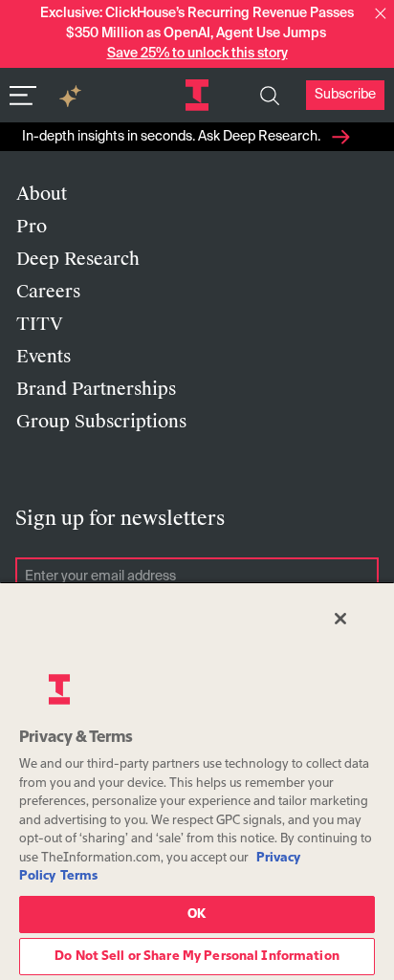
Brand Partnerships (96, 389)
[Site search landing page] (269, 95)
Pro (31, 226)
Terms (79, 876)
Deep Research (78, 259)
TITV (39, 324)
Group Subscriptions (101, 421)
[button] (380, 13)
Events (43, 356)
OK (196, 914)
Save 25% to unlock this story (197, 53)
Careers (48, 291)
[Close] (340, 619)
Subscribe (345, 94)
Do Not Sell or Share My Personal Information (197, 956)
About (41, 194)
